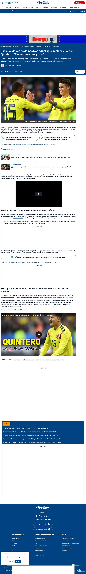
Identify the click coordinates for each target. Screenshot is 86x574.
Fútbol (17, 360)
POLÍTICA (8, 7)
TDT (36, 543)
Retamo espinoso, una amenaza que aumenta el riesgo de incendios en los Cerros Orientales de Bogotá (34, 439)
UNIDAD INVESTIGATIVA (42, 7)
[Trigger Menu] (2, 2)
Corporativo (64, 550)
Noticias (12, 557)
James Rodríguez (58, 360)
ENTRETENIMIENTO (75, 7)
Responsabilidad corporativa (68, 540)
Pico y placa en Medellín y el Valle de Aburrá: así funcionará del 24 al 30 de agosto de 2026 (30, 431)
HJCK (13, 548)
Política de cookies (66, 545)
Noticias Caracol (5, 46)
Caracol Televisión (16, 538)
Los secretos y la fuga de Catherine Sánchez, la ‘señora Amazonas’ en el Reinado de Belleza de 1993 (41, 157)
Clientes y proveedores (40, 550)
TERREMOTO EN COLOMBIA (55, 11)
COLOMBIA (17, 7)
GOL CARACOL (26, 7)
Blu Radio (14, 540)
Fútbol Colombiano (28, 360)
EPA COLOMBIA (68, 11)
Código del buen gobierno (41, 545)
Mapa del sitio (38, 553)
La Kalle (13, 545)
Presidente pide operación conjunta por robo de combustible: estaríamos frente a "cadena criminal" (33, 442)
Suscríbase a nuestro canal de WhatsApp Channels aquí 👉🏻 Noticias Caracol (19, 138)
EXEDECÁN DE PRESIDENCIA (15, 11)
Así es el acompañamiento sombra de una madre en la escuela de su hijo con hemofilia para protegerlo (42, 167)
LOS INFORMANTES (15, 46)
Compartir (80, 72)
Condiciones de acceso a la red (68, 538)
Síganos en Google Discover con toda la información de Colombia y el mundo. (57, 138)
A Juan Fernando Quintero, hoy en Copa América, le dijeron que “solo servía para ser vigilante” (30, 262)
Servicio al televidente (40, 538)
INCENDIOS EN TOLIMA (29, 11)
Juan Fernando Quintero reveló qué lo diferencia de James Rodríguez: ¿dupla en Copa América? (30, 144)
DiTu (13, 550)
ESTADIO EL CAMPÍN (42, 11)
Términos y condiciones (67, 548)
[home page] (43, 2)
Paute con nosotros (39, 555)
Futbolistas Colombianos (43, 360)
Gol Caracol (14, 543)
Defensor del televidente (40, 540)
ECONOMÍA (54, 7)
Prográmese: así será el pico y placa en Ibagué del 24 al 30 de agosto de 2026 (26, 428)
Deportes (20, 557)
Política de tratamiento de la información (70, 543)
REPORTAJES (63, 7)
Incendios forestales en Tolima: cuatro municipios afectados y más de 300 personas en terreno (31, 435)
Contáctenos (38, 548)
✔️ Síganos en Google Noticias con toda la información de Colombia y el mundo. (40, 257)
